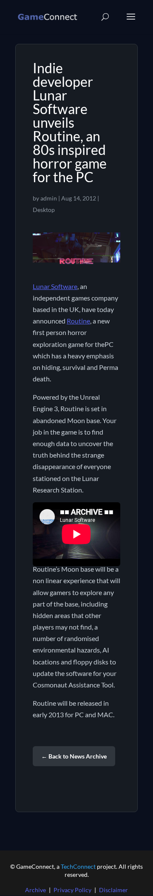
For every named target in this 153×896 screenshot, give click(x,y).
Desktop (44, 209)
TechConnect (78, 866)
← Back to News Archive (74, 756)
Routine (78, 321)
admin (48, 198)
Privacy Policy (72, 889)
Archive (35, 889)
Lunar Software (55, 286)
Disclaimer (113, 889)
